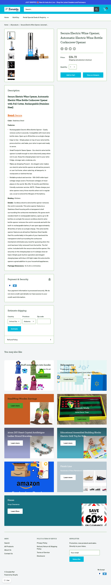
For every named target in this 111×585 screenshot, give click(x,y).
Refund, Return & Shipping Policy (47, 547)
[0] (105, 9)
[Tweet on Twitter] (70, 48)
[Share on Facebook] (62, 48)
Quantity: (64, 67)
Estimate (14, 329)
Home (6, 17)
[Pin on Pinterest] (66, 48)
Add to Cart (55, 4)
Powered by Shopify (11, 575)
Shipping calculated (76, 60)
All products (15, 25)
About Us (7, 550)
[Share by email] (74, 48)
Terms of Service (43, 552)
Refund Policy (12, 340)
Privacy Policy (42, 543)
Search (7, 543)
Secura (15, 115)
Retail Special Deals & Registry (34, 17)
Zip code (40, 316)
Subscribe (76, 559)
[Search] (96, 9)
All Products (9, 546)
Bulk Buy (16, 17)
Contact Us (8, 553)
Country (11, 316)
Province (25, 316)
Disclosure (41, 556)
